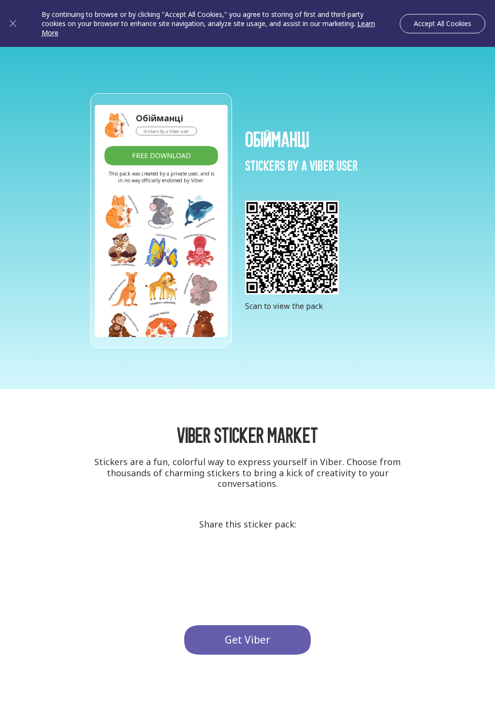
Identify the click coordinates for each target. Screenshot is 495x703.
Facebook (283, 562)
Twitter (247, 562)
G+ (212, 562)
